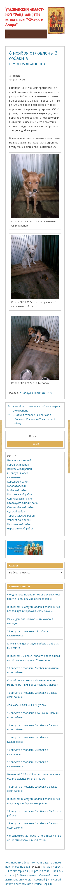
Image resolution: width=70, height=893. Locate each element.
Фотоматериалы (18, 871)
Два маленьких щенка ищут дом (26, 705)
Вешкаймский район (19, 469)
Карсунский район (18, 481)
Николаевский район (19, 494)
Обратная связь (40, 871)
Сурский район (16, 511)
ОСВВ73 (47, 393)
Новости (58, 866)
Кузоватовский (16, 486)
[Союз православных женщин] (25, 554)
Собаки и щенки (26, 875)
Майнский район (17, 490)
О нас (46, 866)
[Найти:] (35, 436)
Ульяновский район (19, 520)
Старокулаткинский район (23, 503)
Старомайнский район (20, 507)
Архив (48, 883)
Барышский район (18, 464)
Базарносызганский (19, 460)
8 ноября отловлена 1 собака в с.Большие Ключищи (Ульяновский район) (34, 419)
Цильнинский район (19, 524)
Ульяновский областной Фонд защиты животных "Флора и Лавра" (24, 17)
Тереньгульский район (21, 515)
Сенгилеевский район (20, 498)
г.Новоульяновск (30, 393)
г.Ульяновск (14, 477)
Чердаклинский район (20, 528)
